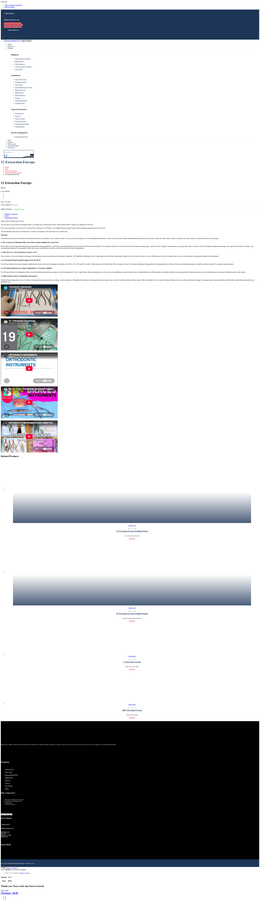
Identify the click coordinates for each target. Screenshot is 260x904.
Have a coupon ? (12, 868)
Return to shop (24, 873)
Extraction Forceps (20, 121)
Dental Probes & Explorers (23, 59)
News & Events (9, 786)
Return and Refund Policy (11, 775)
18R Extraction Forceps (132, 710)
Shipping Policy (9, 777)
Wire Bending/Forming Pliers (23, 87)
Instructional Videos (11, 218)
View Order (4, 890)
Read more (132, 656)
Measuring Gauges (20, 90)
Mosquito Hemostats (21, 100)
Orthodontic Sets (20, 103)
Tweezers (17, 98)
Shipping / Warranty (11, 214)
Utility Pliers (18, 85)
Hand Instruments (20, 95)
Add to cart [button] (132, 525)
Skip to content (10, 7)
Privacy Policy (8, 772)
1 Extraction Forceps (132, 662)
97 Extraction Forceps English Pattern (132, 614)
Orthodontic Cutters (20, 82)
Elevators (17, 116)
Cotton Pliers (19, 69)
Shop (6, 169)
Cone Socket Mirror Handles (23, 67)
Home (7, 167)
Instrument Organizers (21, 137)
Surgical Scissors (20, 118)
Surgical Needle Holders (22, 124)
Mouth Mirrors (19, 61)
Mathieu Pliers (19, 92)
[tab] (132, 214)
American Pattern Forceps (13, 172)
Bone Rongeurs (19, 113)
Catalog (7, 788)
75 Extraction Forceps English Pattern (132, 531)
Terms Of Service (9, 769)
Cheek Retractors (20, 64)
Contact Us (8, 780)
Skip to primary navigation (13, 5)
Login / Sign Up (13, 30)
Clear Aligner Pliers (20, 79)
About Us (7, 783)
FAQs (7, 216)
